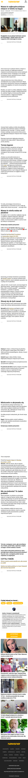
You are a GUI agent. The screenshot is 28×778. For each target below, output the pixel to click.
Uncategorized (8, 760)
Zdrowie (15, 760)
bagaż (3, 603)
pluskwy (9, 603)
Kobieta (5, 751)
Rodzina (16, 754)
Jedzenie (23, 748)
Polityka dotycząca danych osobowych (14, 771)
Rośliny (22, 754)
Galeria (12, 748)
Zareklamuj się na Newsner (14, 768)
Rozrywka (5, 757)
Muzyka (18, 751)
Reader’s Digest (7, 278)
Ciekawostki (7, 10)
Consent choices (14, 776)
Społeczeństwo (13, 757)
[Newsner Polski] (14, 2)
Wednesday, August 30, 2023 (10, 236)
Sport (19, 757)
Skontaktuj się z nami (14, 765)
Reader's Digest (10, 460)
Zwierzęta (21, 760)
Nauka (5, 754)
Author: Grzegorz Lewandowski (7, 12)
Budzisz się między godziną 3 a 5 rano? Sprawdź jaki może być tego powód (14, 566)
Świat (24, 757)
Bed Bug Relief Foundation (13, 234)
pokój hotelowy (18, 603)
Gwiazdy (17, 748)
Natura (23, 751)
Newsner (2, 10)
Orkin (5, 165)
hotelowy (11, 308)
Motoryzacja (11, 751)
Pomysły (11, 754)
